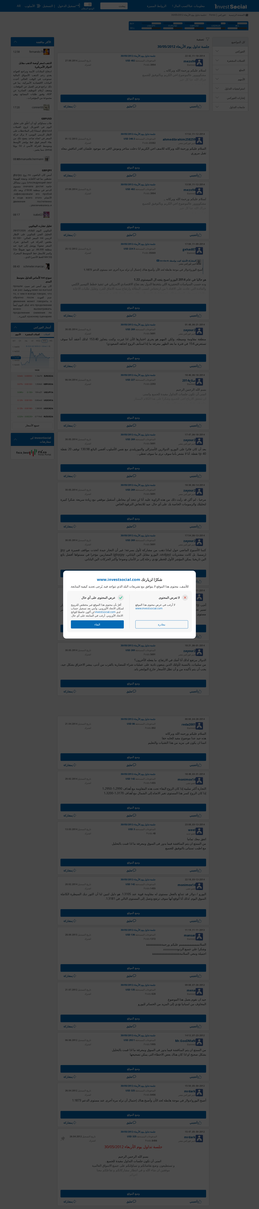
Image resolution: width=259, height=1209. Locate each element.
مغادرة (161, 624)
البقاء (97, 624)
